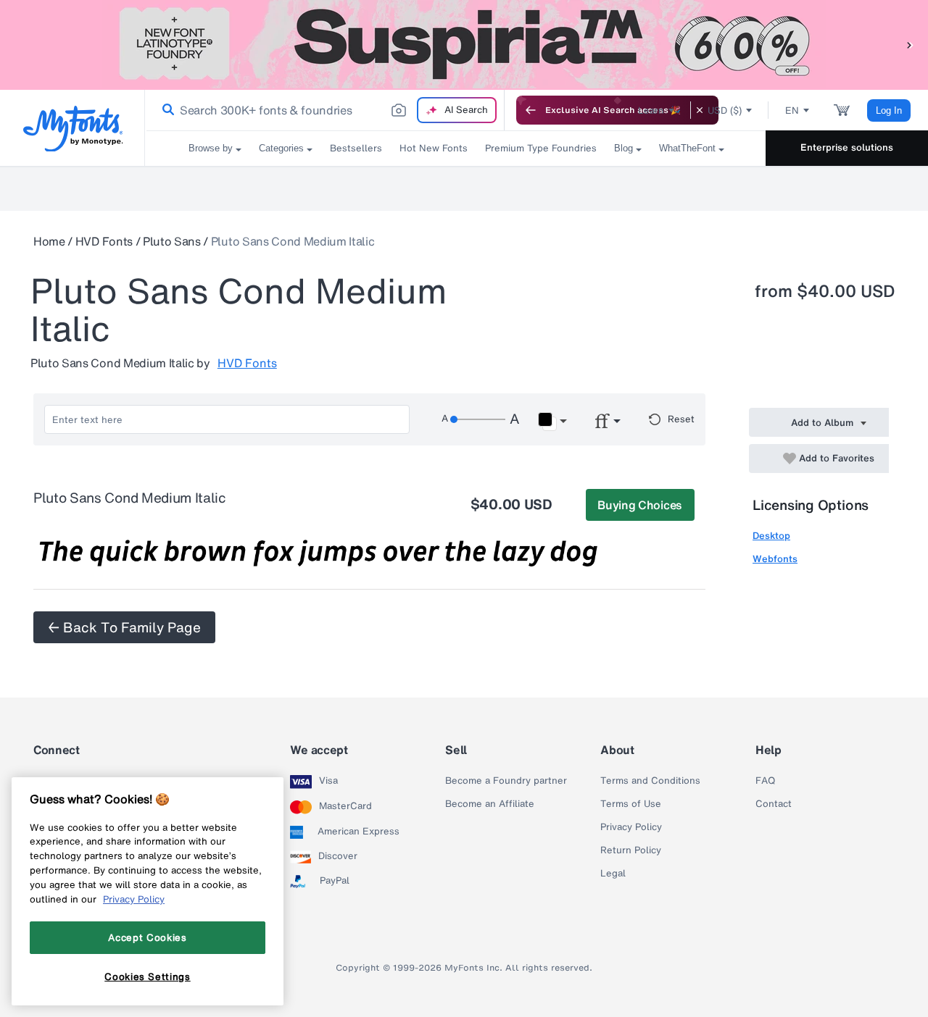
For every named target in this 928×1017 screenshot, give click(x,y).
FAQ (765, 781)
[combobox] (325, 110)
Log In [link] (889, 110)
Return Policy (630, 850)
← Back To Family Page (124, 627)
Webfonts (775, 559)
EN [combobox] (792, 110)
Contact (773, 804)
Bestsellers (356, 148)
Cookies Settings (147, 975)
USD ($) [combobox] (725, 110)
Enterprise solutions (846, 147)
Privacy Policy (631, 827)
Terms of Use (630, 804)
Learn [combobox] (651, 110)
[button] (910, 44)
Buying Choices (639, 505)
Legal (613, 873)
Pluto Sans (172, 241)
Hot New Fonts (433, 148)
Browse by (210, 148)
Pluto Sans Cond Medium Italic (293, 241)
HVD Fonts (104, 241)
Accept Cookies (147, 937)
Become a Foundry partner (506, 781)
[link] (165, 110)
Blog (623, 148)
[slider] (477, 419)
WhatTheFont (687, 148)
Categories (281, 148)
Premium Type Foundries (541, 148)
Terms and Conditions (650, 781)
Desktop (771, 536)
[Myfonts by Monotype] (72, 128)
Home (49, 241)
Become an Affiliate (489, 804)
